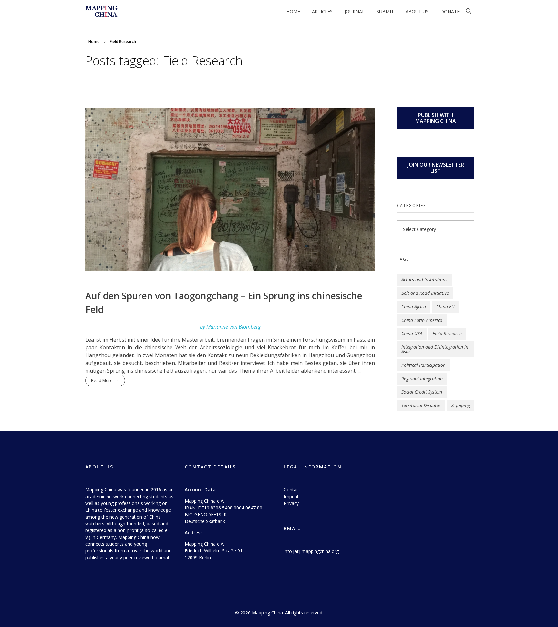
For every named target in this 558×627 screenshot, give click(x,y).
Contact (292, 490)
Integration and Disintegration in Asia (434, 349)
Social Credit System (421, 392)
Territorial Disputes (421, 405)
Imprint (291, 496)
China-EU (445, 306)
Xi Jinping (460, 405)
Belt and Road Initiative (425, 293)
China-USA (411, 333)
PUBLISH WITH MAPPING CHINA (435, 118)
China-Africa (413, 306)
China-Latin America (421, 320)
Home (93, 41)
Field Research (447, 333)
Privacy (291, 503)
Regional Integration (422, 378)
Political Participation (423, 365)
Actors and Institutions (424, 279)
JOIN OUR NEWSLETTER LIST (436, 167)
